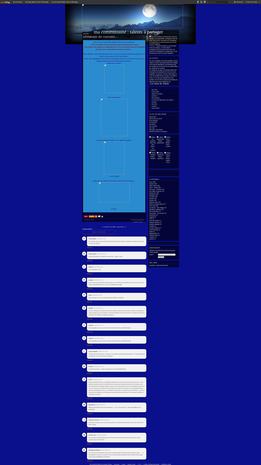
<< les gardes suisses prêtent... (109, 227)
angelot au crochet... (157, 94)
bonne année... (156, 92)
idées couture (153, 186)
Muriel (99, 464)
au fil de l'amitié (154, 220)
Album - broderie (152, 157)
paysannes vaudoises (155, 209)
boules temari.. (156, 108)
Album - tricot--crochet (168, 144)
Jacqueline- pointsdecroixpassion (158, 265)
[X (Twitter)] (201, 2)
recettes (151, 200)
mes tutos (152, 128)
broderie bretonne (154, 222)
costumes (152, 237)
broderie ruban (153, 235)
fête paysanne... (156, 98)
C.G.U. (140, 464)
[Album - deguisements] (161, 139)
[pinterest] (204, 2)
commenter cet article (138, 222)
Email (151, 255)
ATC (150, 219)
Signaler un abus (131, 464)
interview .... (155, 104)
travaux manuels (154, 228)
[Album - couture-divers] (168, 156)
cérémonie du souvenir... (100, 36)
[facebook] (198, 2)
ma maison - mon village (156, 208)
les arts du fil (153, 122)
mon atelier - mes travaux (156, 213)
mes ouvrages (153, 126)
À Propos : (152, 46)
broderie (151, 184)
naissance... (155, 96)
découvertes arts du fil (155, 119)
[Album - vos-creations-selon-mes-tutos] (152, 144)
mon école (152, 206)
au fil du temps (153, 230)
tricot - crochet (153, 187)
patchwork (152, 215)
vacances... (155, 106)
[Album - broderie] (152, 155)
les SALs (152, 197)
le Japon (151, 226)
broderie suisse (153, 202)
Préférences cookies (166, 464)
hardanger (152, 195)
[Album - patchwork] (160, 155)
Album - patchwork (161, 157)
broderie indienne (154, 224)
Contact (123, 464)
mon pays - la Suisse (155, 189)
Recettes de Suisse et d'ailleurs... (158, 131)
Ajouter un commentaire (99, 232)
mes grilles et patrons (155, 191)
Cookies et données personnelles (151, 464)
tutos (150, 182)
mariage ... (155, 102)
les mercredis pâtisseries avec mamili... (163, 100)
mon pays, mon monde (156, 130)
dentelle (151, 198)
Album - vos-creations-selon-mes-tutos (153, 150)
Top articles (116, 464)
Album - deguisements (161, 142)
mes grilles (152, 124)
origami (151, 217)
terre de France (153, 211)
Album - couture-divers (168, 160)
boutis (151, 231)
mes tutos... (155, 90)
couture (151, 239)
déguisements (153, 233)
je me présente (153, 120)
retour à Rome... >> (122, 227)
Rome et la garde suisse (138, 220)
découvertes (152, 117)
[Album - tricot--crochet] (168, 141)
